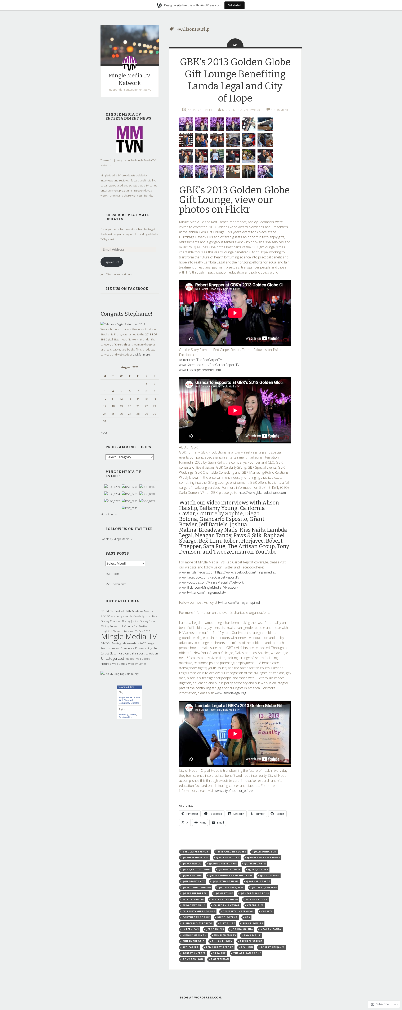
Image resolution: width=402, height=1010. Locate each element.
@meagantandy (194, 881)
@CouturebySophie (223, 863)
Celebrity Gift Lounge (199, 911)
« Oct (103, 432)
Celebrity (138, 616)
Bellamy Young (256, 899)
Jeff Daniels (215, 929)
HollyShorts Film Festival (133, 626)
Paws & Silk (252, 935)
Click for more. (142, 354)
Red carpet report (131, 653)
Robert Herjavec (273, 947)
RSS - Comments (116, 584)
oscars (115, 648)
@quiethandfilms (226, 881)
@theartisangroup (255, 893)
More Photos (108, 514)
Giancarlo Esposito (197, 923)
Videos (129, 659)
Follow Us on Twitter (129, 529)
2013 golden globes (232, 851)
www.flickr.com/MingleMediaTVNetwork (208, 587)
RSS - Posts (112, 574)
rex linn (247, 947)
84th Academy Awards (139, 611)
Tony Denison (193, 959)
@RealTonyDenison (197, 887)
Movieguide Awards (124, 643)
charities (151, 616)
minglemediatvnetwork (241, 110)
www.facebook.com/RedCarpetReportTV (209, 364)
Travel (133, 714)
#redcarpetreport (196, 851)
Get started (234, 5)
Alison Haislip (193, 899)
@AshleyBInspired (196, 857)
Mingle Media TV (129, 636)
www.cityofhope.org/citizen (235, 790)
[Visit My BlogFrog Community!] (119, 674)
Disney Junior (130, 621)
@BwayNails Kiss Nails (263, 857)
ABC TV (105, 616)
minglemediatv (225, 935)
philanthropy (222, 941)
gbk (247, 917)
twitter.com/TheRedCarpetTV (200, 359)
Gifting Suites (109, 626)
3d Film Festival (115, 611)
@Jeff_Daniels (258, 869)
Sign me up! (111, 262)
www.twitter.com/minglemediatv (202, 592)
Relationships (125, 717)
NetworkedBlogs (126, 687)
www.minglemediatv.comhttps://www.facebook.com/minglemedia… (228, 572)
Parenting (123, 714)
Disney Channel (111, 621)
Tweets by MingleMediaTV (116, 539)
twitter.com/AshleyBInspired (239, 602)
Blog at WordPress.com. (201, 997)
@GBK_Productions (197, 869)
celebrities (255, 905)
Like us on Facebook (127, 289)
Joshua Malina (242, 929)
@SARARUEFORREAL (195, 893)
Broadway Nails (194, 905)
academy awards (121, 616)
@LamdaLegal (269, 875)
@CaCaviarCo (192, 863)
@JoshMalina (192, 875)
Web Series (119, 664)
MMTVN (106, 643)
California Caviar (226, 905)
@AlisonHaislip (265, 851)
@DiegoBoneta (255, 863)
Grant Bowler (252, 923)
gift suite (227, 923)
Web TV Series (137, 664)
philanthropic (193, 941)
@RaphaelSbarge (258, 881)
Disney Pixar (147, 621)
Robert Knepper (194, 953)
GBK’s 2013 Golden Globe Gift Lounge (234, 195)
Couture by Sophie (196, 917)
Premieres (127, 648)
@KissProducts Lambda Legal (231, 875)
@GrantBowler (229, 869)
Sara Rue (219, 953)
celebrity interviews (238, 911)
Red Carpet (190, 947)
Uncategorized (112, 658)
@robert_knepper (264, 887)
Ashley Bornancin (224, 899)
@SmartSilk (224, 893)
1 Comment (280, 110)
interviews (191, 929)
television (152, 653)
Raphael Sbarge (251, 941)
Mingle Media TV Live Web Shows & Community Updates (129, 700)
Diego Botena (227, 917)
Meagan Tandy (270, 929)
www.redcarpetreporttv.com (200, 370)
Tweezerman (220, 959)
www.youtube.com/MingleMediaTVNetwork (211, 582)
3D (102, 611)
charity (267, 911)
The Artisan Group (247, 953)
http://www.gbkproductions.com (262, 492)
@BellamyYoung (228, 857)
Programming (143, 648)
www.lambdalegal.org (230, 693)
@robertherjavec (231, 887)
